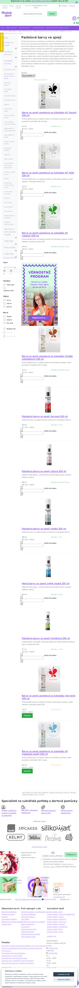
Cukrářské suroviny (38, 28)
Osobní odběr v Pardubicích (57, 927)
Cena (5, 262)
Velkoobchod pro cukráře (30, 934)
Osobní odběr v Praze (55, 932)
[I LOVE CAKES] (28, 828)
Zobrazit (27, 715)
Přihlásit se (71, 855)
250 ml (9, 307)
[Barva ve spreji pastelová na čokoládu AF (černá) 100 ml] (49, 96)
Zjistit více (17, 883)
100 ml (9, 303)
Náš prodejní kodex (28, 937)
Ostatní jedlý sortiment (8, 193)
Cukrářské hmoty (10, 70)
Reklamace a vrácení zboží (11, 922)
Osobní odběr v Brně (54, 912)
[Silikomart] (56, 828)
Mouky (6, 179)
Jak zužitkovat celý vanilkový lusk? (14, 958)
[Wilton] (34, 837)
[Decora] (53, 837)
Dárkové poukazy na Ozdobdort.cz (34, 912)
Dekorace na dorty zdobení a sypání (57, 28)
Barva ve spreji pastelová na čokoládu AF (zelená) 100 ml (45, 234)
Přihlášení (64, 5)
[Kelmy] (15, 837)
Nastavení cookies (64, 979)
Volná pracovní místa (29, 929)
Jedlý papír (8, 241)
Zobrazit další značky (39, 847)
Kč (4, 273)
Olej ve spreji (8, 159)
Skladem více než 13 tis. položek (33, 922)
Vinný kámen (8, 211)
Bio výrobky (8, 203)
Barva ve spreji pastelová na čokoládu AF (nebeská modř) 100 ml (45, 753)
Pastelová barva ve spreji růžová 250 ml (44, 471)
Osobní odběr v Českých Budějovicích (61, 914)
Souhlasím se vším (64, 974)
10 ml (9, 300)
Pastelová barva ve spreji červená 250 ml (45, 416)
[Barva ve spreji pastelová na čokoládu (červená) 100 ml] (49, 679)
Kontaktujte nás (59, 897)
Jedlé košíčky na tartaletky (9, 217)
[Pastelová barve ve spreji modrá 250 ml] (49, 512)
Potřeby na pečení (11, 28)
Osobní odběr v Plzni (54, 929)
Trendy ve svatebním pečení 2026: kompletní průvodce (22, 948)
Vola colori (10, 285)
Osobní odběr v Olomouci (56, 922)
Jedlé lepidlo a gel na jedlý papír (10, 130)
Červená (10, 323)
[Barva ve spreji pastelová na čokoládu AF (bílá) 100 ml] (49, 156)
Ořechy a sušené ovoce (9, 173)
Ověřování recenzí (27, 932)
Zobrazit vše (51, 936)
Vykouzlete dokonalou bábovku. (14, 953)
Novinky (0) (11, 336)
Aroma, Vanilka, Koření (9, 116)
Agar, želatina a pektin (9, 136)
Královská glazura (7, 84)
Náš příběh (25, 919)
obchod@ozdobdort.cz (33, 899)
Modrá (9, 316)
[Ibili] (11, 828)
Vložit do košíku (50, 132)
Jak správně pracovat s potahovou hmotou (18, 963)
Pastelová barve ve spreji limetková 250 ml (46, 638)
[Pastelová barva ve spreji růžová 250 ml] (49, 454)
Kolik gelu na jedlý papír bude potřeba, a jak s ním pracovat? (24, 946)
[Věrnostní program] (39, 294)
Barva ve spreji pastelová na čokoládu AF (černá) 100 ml (49, 114)
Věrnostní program (18, 6)
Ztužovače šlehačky (7, 149)
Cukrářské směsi (9, 100)
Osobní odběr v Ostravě (56, 924)
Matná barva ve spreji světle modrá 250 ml (45, 583)
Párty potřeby (9, 247)
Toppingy (7, 155)
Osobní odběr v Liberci (55, 917)
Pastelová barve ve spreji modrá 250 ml (44, 528)
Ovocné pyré (8, 207)
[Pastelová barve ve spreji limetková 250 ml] (49, 621)
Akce (2, 28)
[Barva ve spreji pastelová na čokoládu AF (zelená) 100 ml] (49, 216)
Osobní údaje (7, 924)
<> (4, 267)
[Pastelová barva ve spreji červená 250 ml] (49, 399)
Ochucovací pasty (8, 110)
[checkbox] (8, 285)
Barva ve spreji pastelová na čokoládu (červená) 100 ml (48, 697)
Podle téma (9, 254)
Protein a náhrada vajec (8, 223)
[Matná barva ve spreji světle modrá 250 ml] (49, 567)
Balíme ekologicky (28, 924)
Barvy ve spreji (66, 31)
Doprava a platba (4, 6)
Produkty (14, 31)
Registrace (72, 5)
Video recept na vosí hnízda (12, 956)
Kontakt (11, 5)
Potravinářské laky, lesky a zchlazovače (8, 165)
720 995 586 (52, 953)
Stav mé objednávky (9, 912)
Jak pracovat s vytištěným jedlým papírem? (18, 961)
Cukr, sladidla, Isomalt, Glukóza (9, 123)
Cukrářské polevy (10, 96)
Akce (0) (10, 333)
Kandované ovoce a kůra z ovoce (9, 185)
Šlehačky (7, 198)
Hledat (52, 14)
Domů (5, 31)
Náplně (6, 104)
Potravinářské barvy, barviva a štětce (47, 31)
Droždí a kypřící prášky (9, 143)
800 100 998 (19, 899)
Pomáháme (25, 927)
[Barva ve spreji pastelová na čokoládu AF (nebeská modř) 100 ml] (49, 734)
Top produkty (27, 76)
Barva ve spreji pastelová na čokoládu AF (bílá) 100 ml (48, 174)
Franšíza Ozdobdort (28, 914)
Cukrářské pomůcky (24, 28)
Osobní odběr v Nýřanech (56, 919)
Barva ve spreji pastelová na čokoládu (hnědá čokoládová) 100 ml (47, 357)
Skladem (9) (11, 329)
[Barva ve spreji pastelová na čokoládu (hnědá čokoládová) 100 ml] (49, 339)
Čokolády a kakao (8, 90)
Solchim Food (9, 291)
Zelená (9, 320)
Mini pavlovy (6, 951)
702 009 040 (53, 948)
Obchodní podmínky (9, 919)
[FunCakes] (69, 837)
